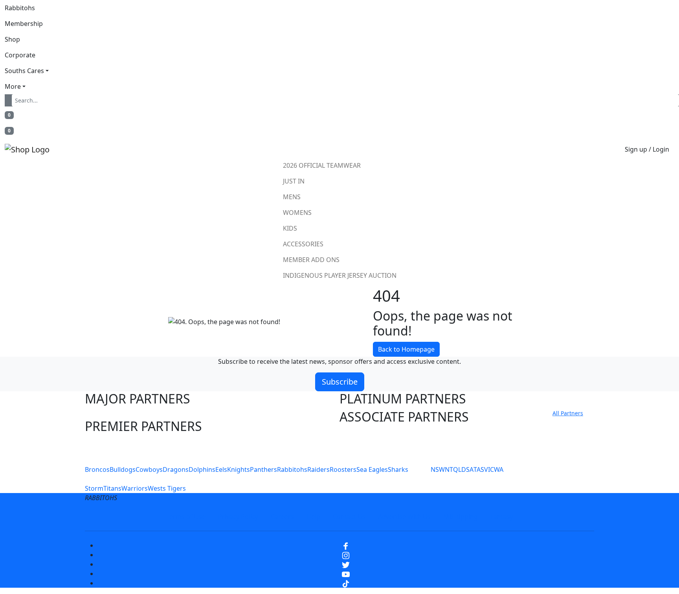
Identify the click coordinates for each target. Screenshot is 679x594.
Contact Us (349, 516)
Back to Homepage (406, 349)
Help (313, 516)
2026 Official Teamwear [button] (322, 165)
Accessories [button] (303, 244)
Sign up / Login (647, 149)
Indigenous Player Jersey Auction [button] (339, 275)
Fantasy (501, 516)
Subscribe (340, 381)
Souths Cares (24, 70)
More (13, 86)
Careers (282, 516)
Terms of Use (186, 516)
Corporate (20, 55)
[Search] (10, 100)
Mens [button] (292, 196)
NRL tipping (460, 516)
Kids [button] (290, 228)
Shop (12, 39)
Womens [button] (297, 212)
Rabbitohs (20, 8)
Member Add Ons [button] (311, 259)
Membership (24, 23)
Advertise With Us (404, 516)
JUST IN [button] (294, 181)
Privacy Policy (238, 516)
